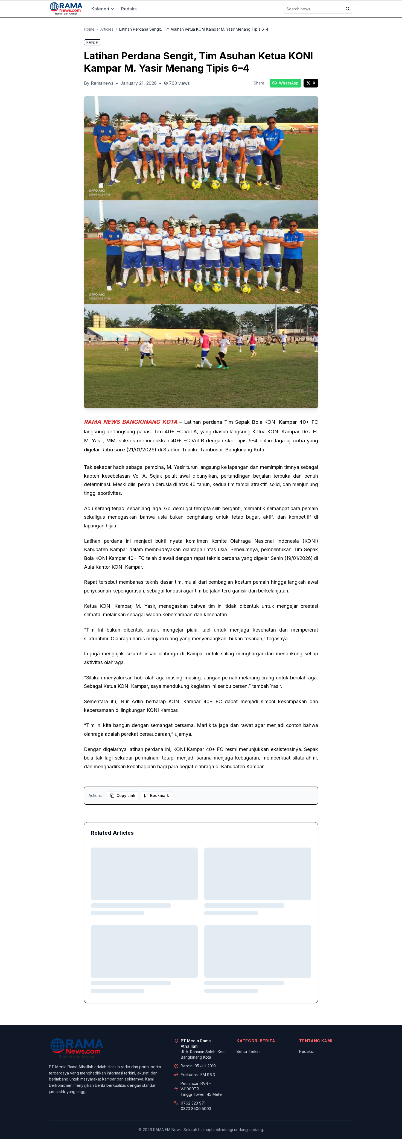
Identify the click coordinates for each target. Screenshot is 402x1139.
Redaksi (129, 8)
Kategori (100, 8)
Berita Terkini (248, 1051)
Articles (106, 29)
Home (89, 29)
